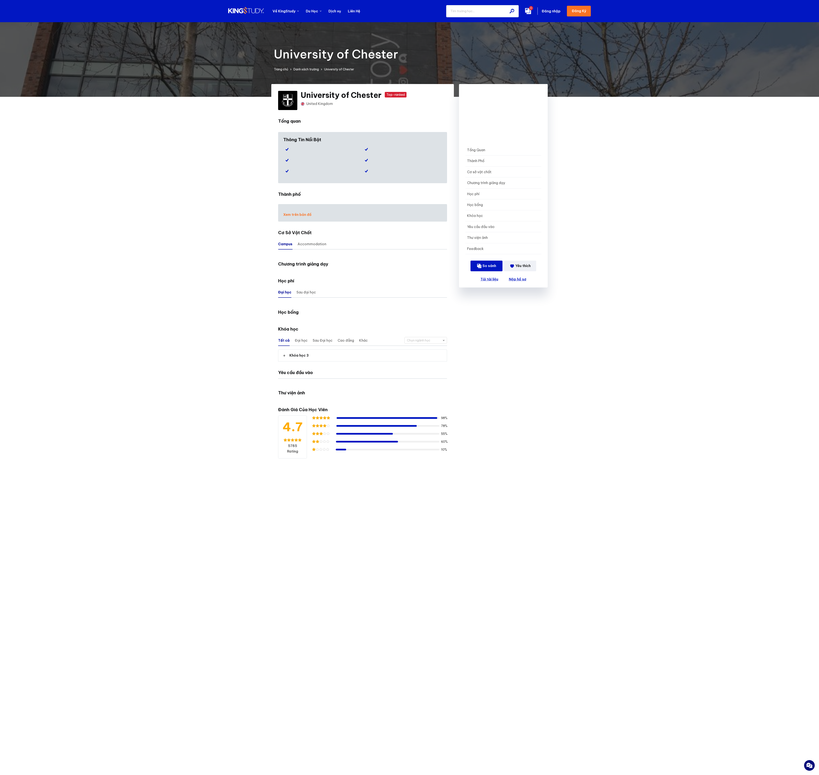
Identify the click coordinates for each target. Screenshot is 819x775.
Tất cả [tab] (284, 340)
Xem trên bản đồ (297, 214)
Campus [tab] (285, 244)
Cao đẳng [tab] (346, 340)
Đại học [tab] (284, 292)
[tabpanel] (362, 355)
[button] (362, 355)
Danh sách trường (306, 69)
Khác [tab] (363, 340)
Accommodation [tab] (312, 244)
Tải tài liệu (489, 279)
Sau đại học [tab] (306, 292)
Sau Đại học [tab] (323, 340)
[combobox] (425, 340)
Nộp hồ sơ (517, 279)
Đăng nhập (551, 11)
